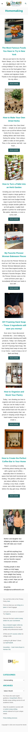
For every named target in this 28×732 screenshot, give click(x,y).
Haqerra (7, 614)
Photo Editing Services (10, 718)
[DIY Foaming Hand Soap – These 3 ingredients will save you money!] (14, 306)
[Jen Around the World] (14, 3)
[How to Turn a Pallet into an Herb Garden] (14, 168)
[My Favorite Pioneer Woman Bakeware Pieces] (14, 237)
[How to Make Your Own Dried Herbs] (14, 102)
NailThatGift (9, 643)
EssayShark (13, 698)
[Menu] (2, 3)
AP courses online (15, 634)
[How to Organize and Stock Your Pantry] (14, 376)
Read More (15, 84)
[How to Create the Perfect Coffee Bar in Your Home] (14, 442)
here (8, 601)
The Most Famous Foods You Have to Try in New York (14, 51)
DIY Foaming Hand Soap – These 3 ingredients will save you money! (14, 325)
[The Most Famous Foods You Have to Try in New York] (14, 32)
